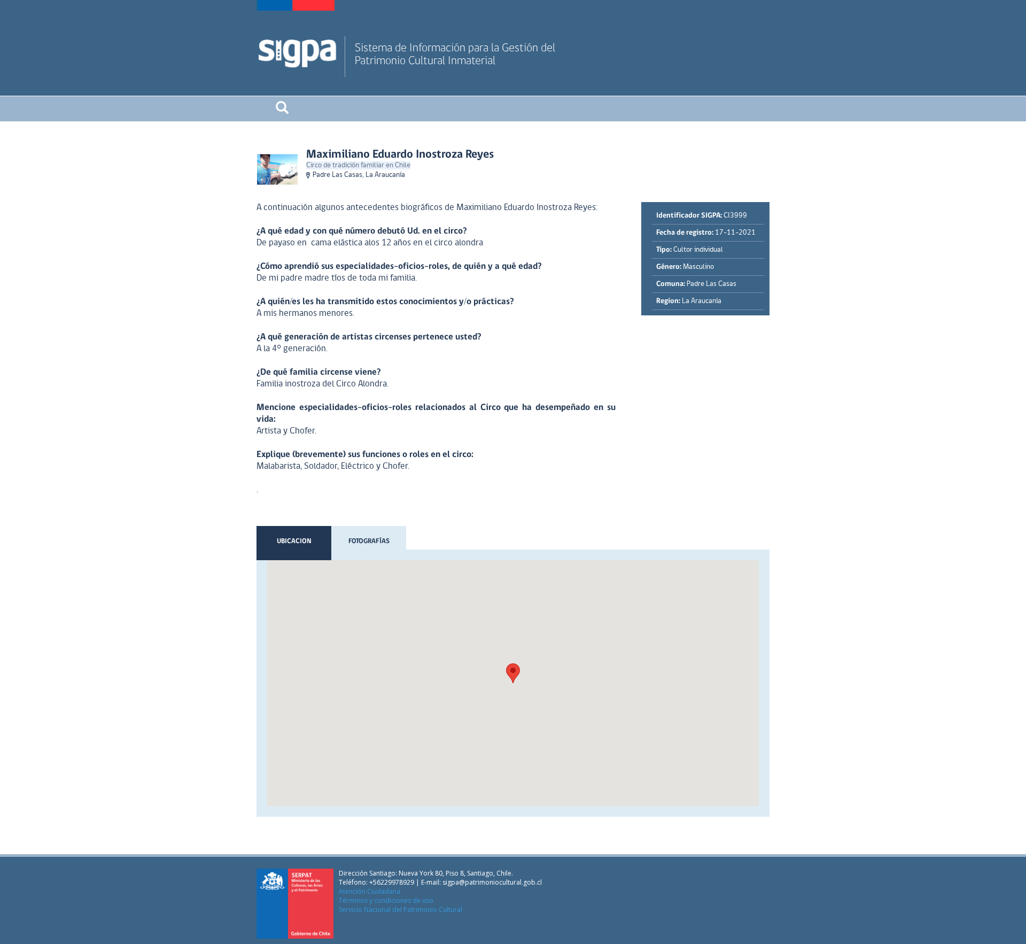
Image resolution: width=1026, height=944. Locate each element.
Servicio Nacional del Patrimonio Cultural (400, 909)
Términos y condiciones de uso (386, 900)
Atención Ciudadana (369, 891)
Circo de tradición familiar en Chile (358, 165)
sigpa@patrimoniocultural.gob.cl (492, 882)
